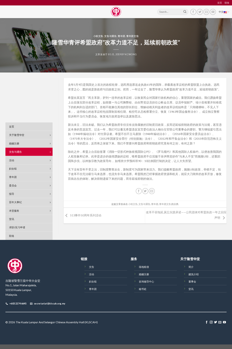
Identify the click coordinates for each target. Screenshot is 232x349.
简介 (191, 266)
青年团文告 (132, 36)
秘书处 (142, 288)
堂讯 (191, 288)
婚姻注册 (144, 274)
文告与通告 (110, 36)
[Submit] (185, 12)
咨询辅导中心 (146, 281)
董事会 (192, 281)
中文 (221, 11)
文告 (91, 266)
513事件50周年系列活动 (85, 215)
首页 (219, 2)
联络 (227, 2)
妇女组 (93, 281)
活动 (91, 274)
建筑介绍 (193, 274)
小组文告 (98, 36)
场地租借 (144, 266)
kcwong (131, 54)
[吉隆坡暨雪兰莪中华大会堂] (116, 11)
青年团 (121, 36)
